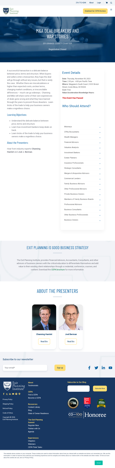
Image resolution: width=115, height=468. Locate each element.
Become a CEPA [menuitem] (34, 398)
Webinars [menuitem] (31, 444)
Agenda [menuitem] (31, 432)
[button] (111, 3)
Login (99, 3)
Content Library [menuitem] (34, 407)
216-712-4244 (81, 3)
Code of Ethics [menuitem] (8, 413)
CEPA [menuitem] (30, 392)
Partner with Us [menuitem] (34, 428)
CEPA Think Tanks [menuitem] (35, 447)
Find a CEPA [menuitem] (33, 395)
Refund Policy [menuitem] (7, 408)
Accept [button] (99, 463)
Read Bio (44, 341)
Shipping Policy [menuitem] (8, 404)
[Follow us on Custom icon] (16, 394)
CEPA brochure (58, 269)
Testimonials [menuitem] (33, 385)
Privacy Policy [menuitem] (7, 399)
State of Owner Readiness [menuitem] (38, 413)
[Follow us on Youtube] (13, 394)
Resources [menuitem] (32, 404)
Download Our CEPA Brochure (95, 11)
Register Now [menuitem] (33, 425)
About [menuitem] (30, 382)
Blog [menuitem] (30, 410)
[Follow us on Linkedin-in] (10, 394)
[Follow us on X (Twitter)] (7, 394)
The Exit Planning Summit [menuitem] (35, 421)
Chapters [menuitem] (31, 441)
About (91, 3)
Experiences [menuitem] (33, 438)
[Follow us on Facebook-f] (4, 394)
